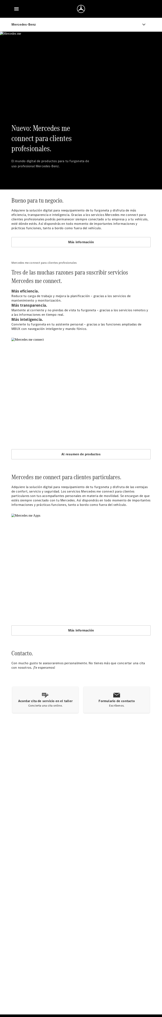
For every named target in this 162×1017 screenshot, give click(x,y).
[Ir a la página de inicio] (81, 9)
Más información (81, 242)
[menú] (16, 9)
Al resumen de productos (81, 454)
